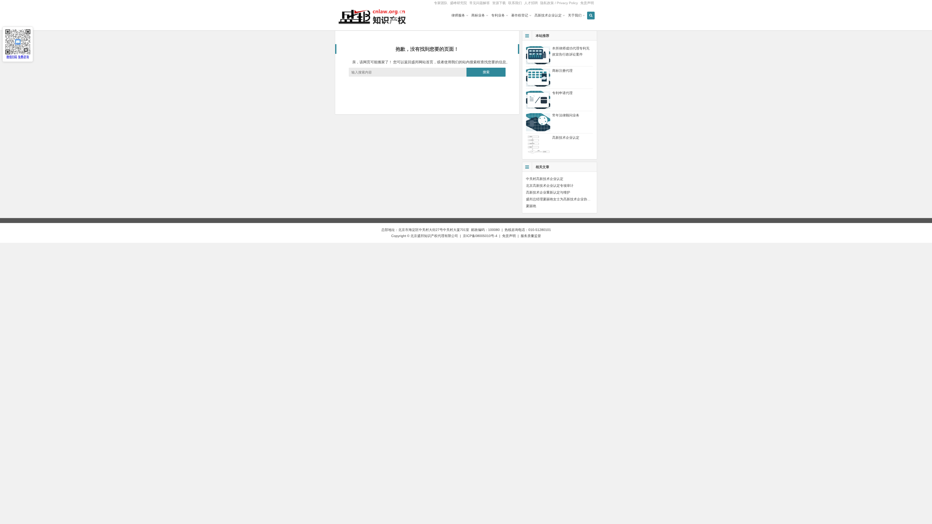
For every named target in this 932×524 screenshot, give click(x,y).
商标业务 (478, 15)
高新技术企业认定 (548, 15)
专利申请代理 (562, 93)
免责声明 (587, 3)
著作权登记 (519, 15)
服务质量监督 (531, 236)
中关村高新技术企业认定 (544, 179)
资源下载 (499, 3)
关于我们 (575, 15)
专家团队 (441, 3)
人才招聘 (531, 3)
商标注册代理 (562, 71)
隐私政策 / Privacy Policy (559, 3)
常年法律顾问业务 (565, 115)
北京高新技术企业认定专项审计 (550, 186)
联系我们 (515, 3)
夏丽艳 (531, 206)
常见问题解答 (479, 3)
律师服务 (458, 15)
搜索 (486, 72)
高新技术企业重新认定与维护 (548, 192)
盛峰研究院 (458, 3)
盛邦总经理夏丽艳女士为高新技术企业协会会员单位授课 (568, 199)
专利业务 (498, 15)
